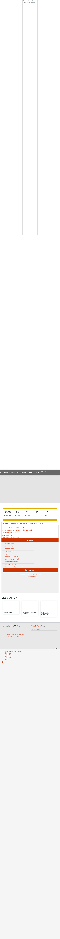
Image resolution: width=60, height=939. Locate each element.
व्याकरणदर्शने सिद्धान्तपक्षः (10, 564)
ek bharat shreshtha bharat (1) (45, 614)
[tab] (5, 523)
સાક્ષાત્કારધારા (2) (8, 612)
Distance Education (44, 472)
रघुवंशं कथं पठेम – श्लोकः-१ (11, 554)
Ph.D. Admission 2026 (30, 576)
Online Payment (36, 629)
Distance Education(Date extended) (15, 633)
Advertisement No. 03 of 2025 (10, 537)
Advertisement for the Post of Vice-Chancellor (17, 530)
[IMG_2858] (31, 656)
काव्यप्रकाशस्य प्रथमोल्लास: (11, 561)
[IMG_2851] (31, 659)
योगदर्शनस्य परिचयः (9, 546)
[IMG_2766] (31, 653)
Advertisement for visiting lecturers (13, 527)
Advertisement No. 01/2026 (10, 532)
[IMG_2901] (31, 655)
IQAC (18, 472)
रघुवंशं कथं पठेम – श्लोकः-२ (11, 556)
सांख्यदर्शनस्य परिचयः (10, 543)
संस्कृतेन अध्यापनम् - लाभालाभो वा (12, 559)
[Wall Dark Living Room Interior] (31, 651)
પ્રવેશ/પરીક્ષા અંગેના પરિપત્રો (12, 635)
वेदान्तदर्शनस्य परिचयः (10, 551)
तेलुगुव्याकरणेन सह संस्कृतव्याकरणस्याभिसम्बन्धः (15, 567)
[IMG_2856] (31, 658)
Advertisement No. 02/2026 (9, 535)
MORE (56, 648)
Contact (37, 472)
